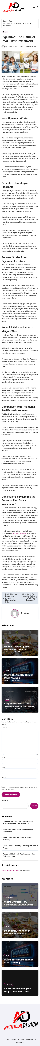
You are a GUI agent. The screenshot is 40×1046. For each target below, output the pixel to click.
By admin (8, 46)
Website (4, 777)
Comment (5, 728)
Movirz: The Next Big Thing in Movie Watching (17, 839)
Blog (4, 32)
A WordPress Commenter (11, 870)
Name (4, 757)
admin (26, 613)
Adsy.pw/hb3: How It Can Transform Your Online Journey (19, 855)
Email (4, 767)
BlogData (30, 1039)
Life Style (9, 984)
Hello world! (26, 870)
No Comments (31, 46)
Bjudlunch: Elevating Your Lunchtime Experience (18, 831)
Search (5, 800)
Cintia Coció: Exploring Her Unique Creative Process (20, 847)
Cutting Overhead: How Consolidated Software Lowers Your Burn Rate (18, 822)
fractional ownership (20, 533)
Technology (9, 897)
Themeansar (19, 1042)
